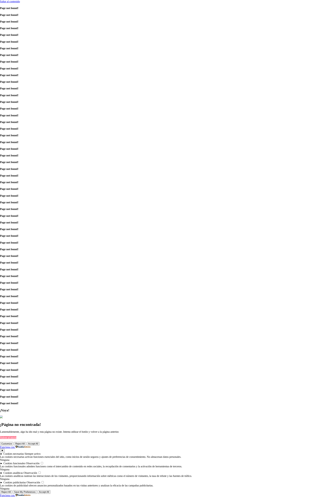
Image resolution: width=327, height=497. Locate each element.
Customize (6, 443)
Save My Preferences (25, 492)
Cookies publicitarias (14, 482)
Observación (33, 463)
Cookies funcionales (14, 463)
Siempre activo (33, 453)
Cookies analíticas (13, 472)
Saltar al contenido (10, 1)
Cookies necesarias (13, 453)
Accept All (33, 443)
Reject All (20, 443)
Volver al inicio (8, 437)
